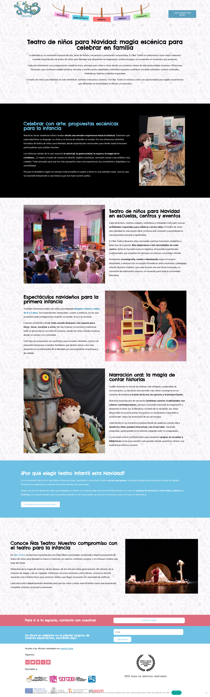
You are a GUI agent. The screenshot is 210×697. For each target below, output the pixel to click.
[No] (206, 692)
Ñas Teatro (19, 555)
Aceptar (176, 692)
